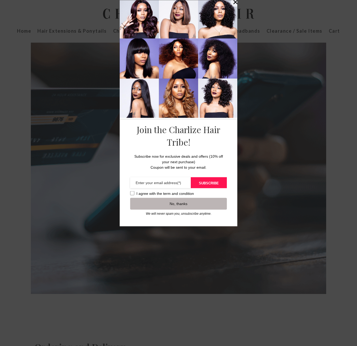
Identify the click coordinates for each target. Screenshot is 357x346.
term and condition (178, 193)
